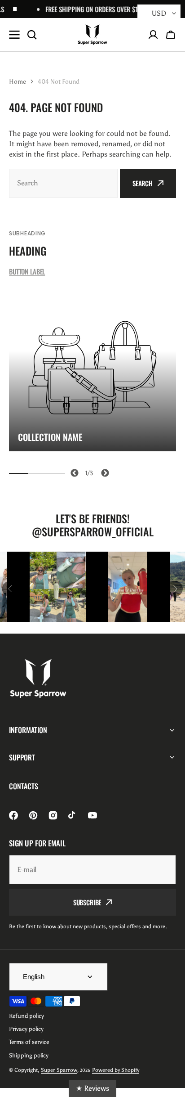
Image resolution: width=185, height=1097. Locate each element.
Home (17, 81)
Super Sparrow (59, 1070)
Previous (73, 472)
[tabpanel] (92, 367)
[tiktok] (73, 815)
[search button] (31, 34)
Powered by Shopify (115, 1070)
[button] (170, 34)
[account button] (153, 34)
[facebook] (13, 815)
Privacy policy (26, 1029)
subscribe (87, 902)
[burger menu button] (14, 34)
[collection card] (92, 367)
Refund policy (26, 1016)
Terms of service (29, 1042)
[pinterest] (33, 815)
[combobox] (63, 183)
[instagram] (53, 815)
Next (103, 472)
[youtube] (92, 815)
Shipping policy (28, 1055)
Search (142, 183)
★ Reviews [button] (92, 1088)
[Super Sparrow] (92, 34)
